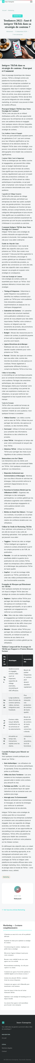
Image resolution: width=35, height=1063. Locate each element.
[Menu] (31, 1)
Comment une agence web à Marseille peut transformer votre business (16, 985)
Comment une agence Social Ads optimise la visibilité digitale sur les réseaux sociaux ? (17, 973)
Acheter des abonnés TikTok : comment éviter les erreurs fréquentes (15, 979)
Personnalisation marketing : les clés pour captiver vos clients (16, 966)
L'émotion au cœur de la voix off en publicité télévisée (17, 935)
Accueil (4, 10)
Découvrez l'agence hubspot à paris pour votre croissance (16, 954)
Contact (4, 1051)
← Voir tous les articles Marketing (13, 910)
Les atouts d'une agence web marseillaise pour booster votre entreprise (16, 1004)
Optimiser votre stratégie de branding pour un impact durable (17, 997)
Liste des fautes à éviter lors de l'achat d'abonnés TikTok (15, 991)
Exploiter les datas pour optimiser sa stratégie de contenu (17, 941)
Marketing (11, 10)
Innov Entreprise (24, 1022)
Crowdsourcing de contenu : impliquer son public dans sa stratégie (16, 948)
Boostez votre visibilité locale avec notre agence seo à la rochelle (16, 960)
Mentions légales (7, 1048)
